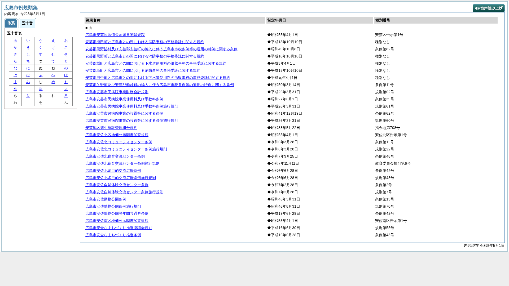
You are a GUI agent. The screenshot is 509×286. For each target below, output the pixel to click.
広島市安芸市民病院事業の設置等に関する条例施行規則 (131, 120)
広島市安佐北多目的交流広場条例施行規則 (120, 178)
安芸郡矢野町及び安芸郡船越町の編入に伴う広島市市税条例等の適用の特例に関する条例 (159, 85)
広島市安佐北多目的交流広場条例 (113, 170)
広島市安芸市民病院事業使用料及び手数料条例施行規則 (131, 106)
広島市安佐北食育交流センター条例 (115, 156)
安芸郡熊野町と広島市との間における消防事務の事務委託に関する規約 (144, 56)
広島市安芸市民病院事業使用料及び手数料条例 (124, 99)
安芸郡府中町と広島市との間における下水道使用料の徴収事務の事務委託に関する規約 (157, 77)
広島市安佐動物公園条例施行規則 (113, 206)
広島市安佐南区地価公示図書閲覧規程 (116, 220)
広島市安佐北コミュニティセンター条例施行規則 (126, 149)
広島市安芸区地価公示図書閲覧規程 (115, 35)
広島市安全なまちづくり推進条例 (113, 235)
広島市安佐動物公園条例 (105, 199)
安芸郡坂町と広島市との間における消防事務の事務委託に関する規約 (142, 70)
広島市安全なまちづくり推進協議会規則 (118, 228)
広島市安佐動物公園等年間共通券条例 (116, 213)
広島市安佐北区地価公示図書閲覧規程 (116, 135)
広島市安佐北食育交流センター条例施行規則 (122, 163)
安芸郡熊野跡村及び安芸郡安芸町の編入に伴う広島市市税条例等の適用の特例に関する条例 (161, 49)
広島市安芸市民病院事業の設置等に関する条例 (124, 113)
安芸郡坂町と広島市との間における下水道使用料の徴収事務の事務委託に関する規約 (155, 63)
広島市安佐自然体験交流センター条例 (116, 185)
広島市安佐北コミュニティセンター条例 (118, 142)
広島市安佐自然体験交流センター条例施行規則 (124, 192)
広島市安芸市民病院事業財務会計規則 (116, 92)
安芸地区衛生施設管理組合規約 (111, 128)
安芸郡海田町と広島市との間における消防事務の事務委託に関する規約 (144, 42)
